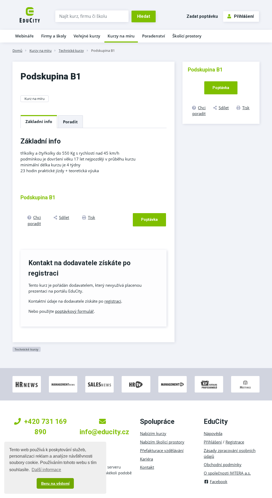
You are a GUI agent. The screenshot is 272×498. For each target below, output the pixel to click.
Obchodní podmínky (222, 464)
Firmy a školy (53, 36)
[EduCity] (30, 14)
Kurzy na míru (121, 36)
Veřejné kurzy (87, 36)
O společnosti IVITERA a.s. (227, 473)
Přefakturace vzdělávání (162, 450)
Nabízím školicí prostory (162, 442)
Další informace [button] (46, 469)
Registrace (235, 442)
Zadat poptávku (202, 16)
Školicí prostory (186, 36)
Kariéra (146, 459)
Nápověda (213, 433)
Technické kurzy (71, 50)
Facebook (218, 481)
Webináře (24, 36)
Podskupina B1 (103, 50)
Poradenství (153, 36)
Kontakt (147, 467)
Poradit (70, 121)
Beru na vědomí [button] (55, 483)
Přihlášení (244, 16)
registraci (112, 301)
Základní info (39, 121)
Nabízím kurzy (153, 433)
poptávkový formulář (74, 311)
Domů (17, 50)
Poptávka (149, 219)
